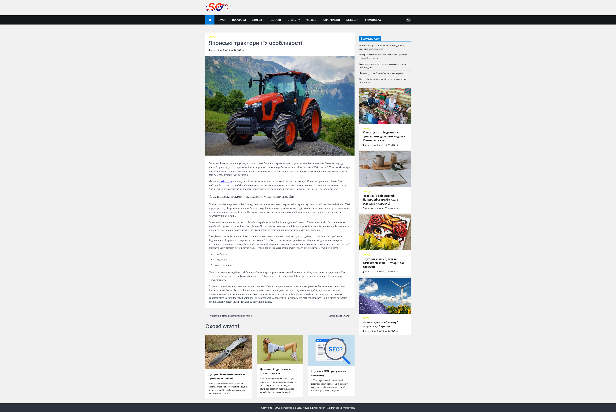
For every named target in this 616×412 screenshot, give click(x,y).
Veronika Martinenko (220, 49)
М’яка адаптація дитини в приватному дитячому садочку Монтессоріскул (382, 47)
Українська (373, 20)
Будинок (352, 20)
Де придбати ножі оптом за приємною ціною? (227, 376)
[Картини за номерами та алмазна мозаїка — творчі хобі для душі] (385, 232)
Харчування (331, 20)
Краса (222, 20)
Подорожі (239, 20)
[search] (408, 20)
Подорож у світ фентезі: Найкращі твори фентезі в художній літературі (383, 56)
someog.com (288, 408)
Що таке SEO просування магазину (328, 373)
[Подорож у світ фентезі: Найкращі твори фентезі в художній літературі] (385, 169)
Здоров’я (258, 20)
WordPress (348, 408)
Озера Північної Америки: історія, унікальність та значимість (383, 80)
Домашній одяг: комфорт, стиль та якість (277, 371)
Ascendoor (319, 408)
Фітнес (311, 20)
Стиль (291, 20)
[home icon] (209, 20)
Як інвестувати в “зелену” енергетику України (381, 73)
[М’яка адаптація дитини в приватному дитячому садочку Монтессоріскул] (385, 106)
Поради (276, 20)
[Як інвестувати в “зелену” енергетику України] (385, 296)
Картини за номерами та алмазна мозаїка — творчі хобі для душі (383, 65)
